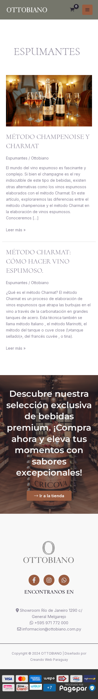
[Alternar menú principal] (87, 10)
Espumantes (16, 158)
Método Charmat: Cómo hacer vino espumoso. (38, 261)
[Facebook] (34, 580)
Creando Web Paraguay (49, 660)
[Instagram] (49, 580)
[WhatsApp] (64, 580)
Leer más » (16, 229)
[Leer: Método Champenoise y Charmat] (49, 100)
